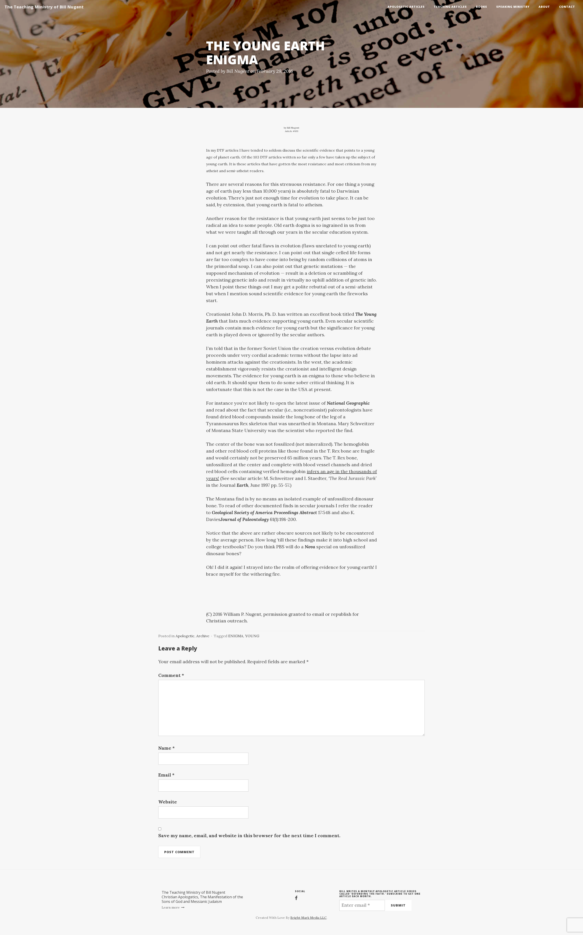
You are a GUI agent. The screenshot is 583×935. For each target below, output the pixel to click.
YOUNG (252, 636)
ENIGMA (235, 636)
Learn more (171, 907)
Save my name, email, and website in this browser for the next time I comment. (249, 835)
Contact (567, 7)
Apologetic (185, 636)
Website (167, 802)
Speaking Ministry (512, 7)
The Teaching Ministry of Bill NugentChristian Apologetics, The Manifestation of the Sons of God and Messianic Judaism (202, 897)
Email (166, 775)
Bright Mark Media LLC (308, 918)
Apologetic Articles (406, 7)
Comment (171, 675)
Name (166, 748)
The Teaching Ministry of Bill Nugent (44, 7)
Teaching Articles (450, 7)
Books (481, 7)
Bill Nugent (237, 71)
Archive (202, 636)
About (544, 7)
